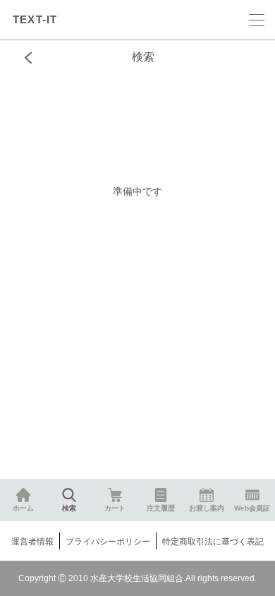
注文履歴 (161, 508)
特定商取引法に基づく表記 (213, 542)
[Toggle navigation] (256, 20)
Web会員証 (252, 508)
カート (115, 508)
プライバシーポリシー (108, 542)
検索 (69, 508)
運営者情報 (32, 542)
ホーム (23, 508)
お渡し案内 (206, 508)
